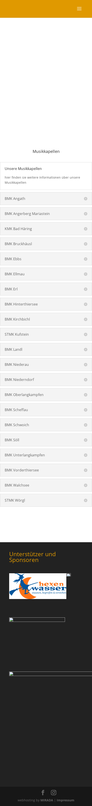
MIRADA (46, 800)
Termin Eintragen (46, 116)
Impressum (65, 800)
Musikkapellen (44, 103)
